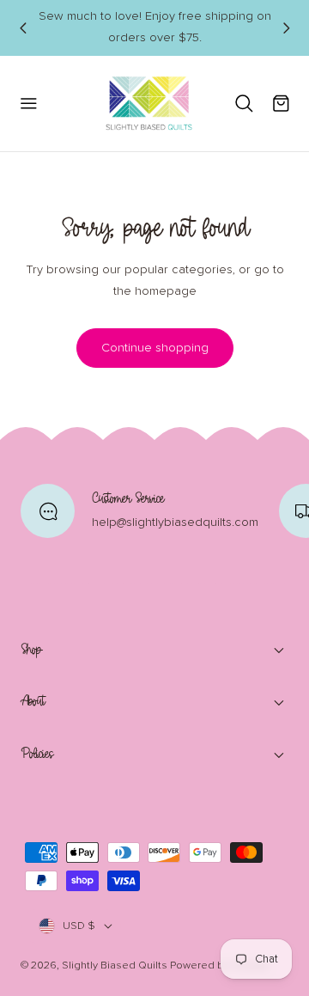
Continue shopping (155, 348)
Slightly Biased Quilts (114, 965)
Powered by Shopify (219, 965)
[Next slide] (286, 27)
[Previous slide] (22, 27)
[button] (28, 103)
